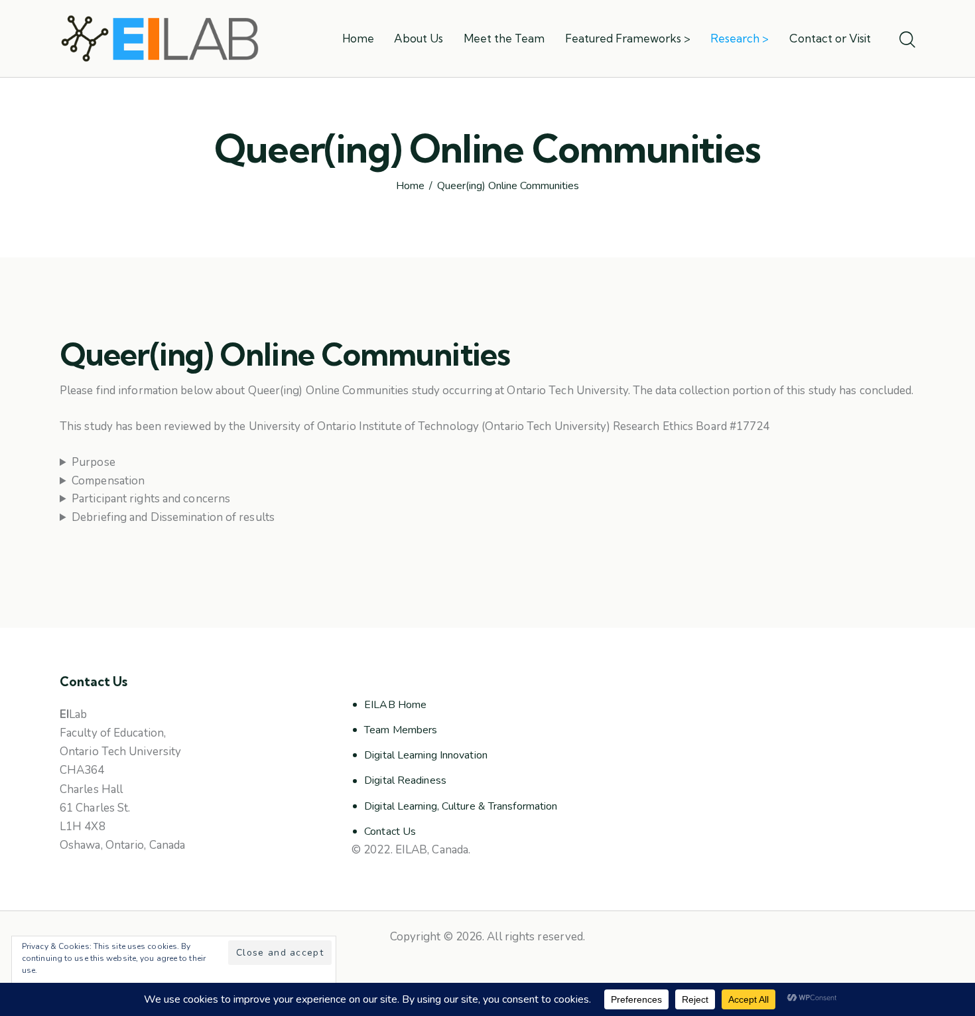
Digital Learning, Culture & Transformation (460, 806)
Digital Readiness (405, 780)
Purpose (93, 462)
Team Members (400, 730)
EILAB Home (395, 704)
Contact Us (390, 831)
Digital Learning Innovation (425, 755)
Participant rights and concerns (151, 498)
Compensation (108, 480)
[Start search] (907, 40)
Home (410, 186)
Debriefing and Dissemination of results (173, 517)
